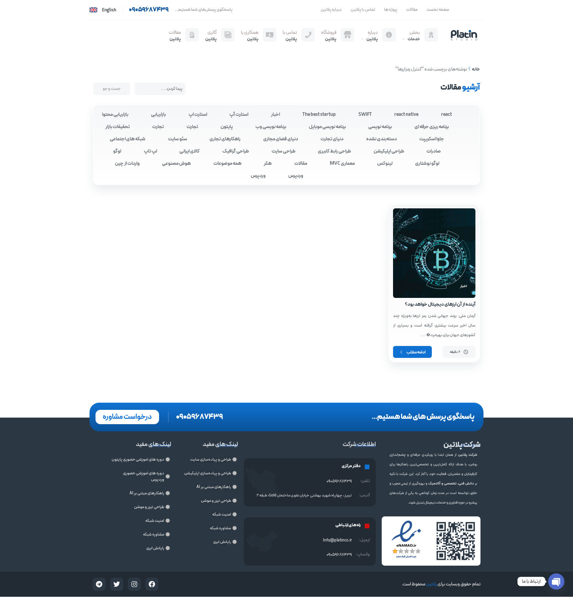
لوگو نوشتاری (427, 163)
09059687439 (339, 555)
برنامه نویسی (380, 126)
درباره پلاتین (331, 10)
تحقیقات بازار (117, 126)
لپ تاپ (150, 151)
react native (406, 114)
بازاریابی (158, 114)
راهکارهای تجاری (225, 139)
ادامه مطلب (416, 353)
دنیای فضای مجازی (280, 139)
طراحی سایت (283, 151)
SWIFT (365, 114)
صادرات (433, 151)
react (446, 114)
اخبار (275, 114)
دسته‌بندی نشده (381, 139)
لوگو (117, 151)
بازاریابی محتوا (115, 114)
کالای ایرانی (189, 151)
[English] (93, 10)
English (109, 10)
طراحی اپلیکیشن (389, 151)
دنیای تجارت (332, 139)
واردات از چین (127, 163)
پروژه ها (390, 10)
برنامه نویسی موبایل (327, 126)
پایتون (227, 126)
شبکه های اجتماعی (127, 139)
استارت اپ (198, 114)
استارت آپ (238, 114)
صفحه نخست (437, 10)
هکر (268, 163)
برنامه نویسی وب (270, 126)
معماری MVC (342, 163)
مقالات (412, 10)
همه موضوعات (227, 163)
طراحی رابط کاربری (334, 151)
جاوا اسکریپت (431, 139)
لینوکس (384, 163)
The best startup (319, 114)
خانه (476, 69)
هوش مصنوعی (176, 163)
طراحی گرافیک (235, 151)
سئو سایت (177, 139)
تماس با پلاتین (363, 10)
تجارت (192, 126)
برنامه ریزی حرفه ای (432, 126)
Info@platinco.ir (337, 540)
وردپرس (295, 175)
